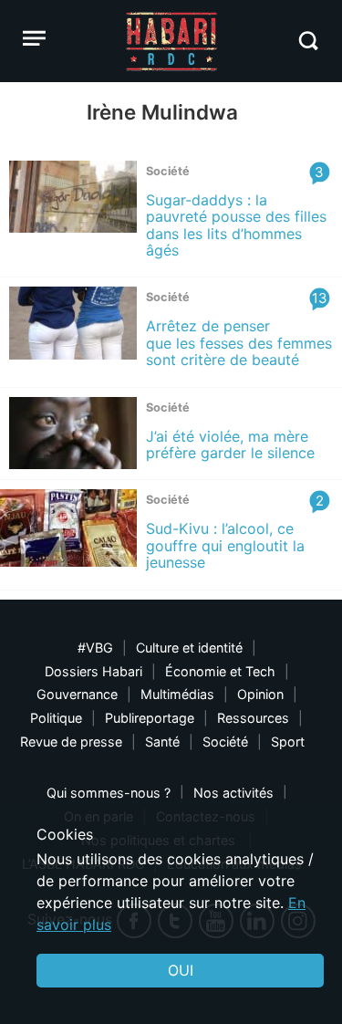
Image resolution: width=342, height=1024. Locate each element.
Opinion (260, 694)
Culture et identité (189, 647)
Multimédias (177, 694)
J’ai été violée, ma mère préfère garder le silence (230, 444)
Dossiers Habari (93, 671)
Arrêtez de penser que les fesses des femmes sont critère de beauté (239, 343)
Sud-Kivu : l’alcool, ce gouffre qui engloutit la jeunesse (225, 545)
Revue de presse (71, 741)
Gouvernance (77, 694)
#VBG (95, 647)
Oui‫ (180, 970)
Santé (162, 741)
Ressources (253, 718)
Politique (56, 718)
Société (225, 741)
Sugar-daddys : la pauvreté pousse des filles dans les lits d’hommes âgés (236, 225)
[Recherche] (308, 41)
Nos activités (233, 792)
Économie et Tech (220, 671)
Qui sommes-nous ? (109, 792)
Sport (288, 741)
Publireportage (149, 718)
